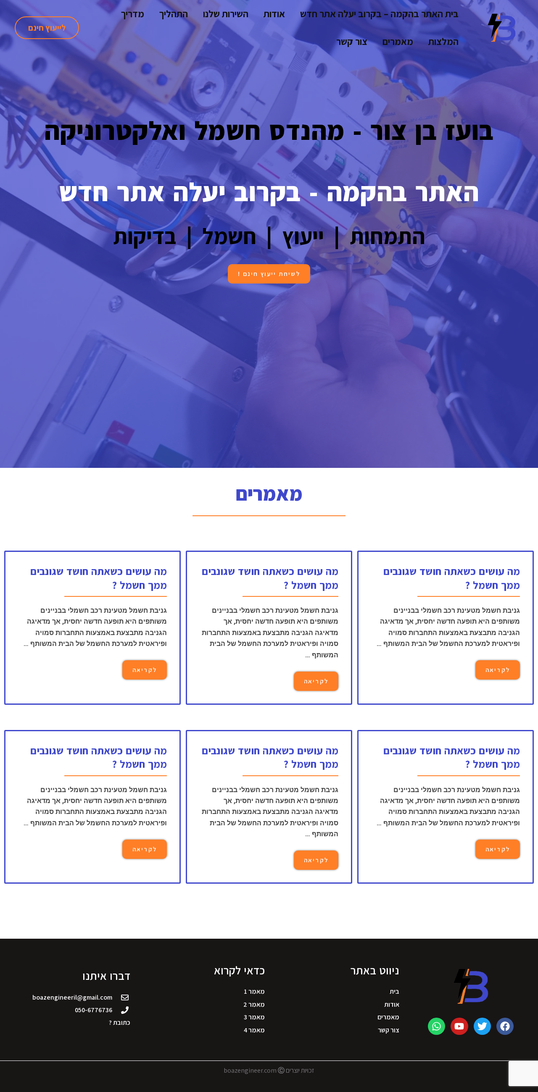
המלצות (443, 41)
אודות (274, 14)
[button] (47, 27)
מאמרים (397, 41)
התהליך (173, 14)
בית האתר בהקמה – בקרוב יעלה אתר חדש (379, 14)
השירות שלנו (225, 14)
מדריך (132, 14)
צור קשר (351, 41)
